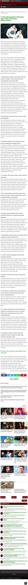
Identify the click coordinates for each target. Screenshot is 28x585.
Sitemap (14, 574)
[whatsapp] (17, 375)
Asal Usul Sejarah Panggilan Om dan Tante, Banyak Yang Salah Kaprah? (14, 555)
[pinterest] (23, 375)
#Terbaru (16, 379)
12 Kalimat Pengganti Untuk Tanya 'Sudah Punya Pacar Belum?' (14, 549)
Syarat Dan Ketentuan (22, 572)
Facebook (19, 0)
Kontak (12, 0)
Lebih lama (25, 497)
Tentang (6, 572)
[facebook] (4, 375)
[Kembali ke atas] (25, 583)
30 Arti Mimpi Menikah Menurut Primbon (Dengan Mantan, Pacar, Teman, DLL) (13, 525)
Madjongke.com (5, 0)
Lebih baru (3, 497)
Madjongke (5, 3)
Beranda (14, 497)
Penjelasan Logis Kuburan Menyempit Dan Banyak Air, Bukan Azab (14, 538)
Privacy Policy (14, 572)
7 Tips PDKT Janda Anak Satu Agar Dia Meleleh (15, 543)
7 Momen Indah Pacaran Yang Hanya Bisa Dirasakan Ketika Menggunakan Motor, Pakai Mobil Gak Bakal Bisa (14, 392)
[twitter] (10, 375)
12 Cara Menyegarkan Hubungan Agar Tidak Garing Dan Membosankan (12, 18)
